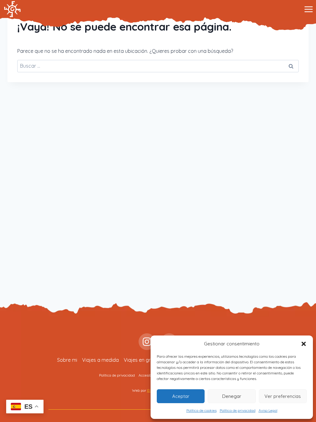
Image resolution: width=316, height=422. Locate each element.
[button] (304, 344)
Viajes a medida (100, 360)
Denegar (231, 396)
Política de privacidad (238, 410)
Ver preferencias (282, 396)
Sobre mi (67, 360)
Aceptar (180, 396)
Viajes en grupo (142, 360)
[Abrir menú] (308, 9)
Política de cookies (201, 410)
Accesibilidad (150, 375)
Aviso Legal (268, 410)
